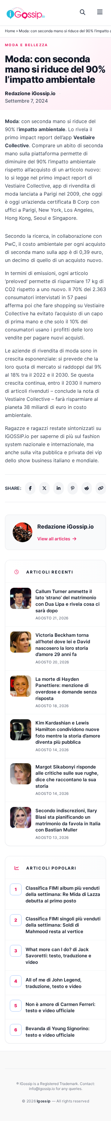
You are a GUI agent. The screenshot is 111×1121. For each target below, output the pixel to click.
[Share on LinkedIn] (58, 488)
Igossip (44, 1101)
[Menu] (99, 12)
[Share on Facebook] (30, 488)
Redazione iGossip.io (30, 93)
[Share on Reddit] (86, 488)
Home (10, 31)
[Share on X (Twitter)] (44, 488)
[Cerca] (83, 12)
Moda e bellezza (26, 45)
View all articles (53, 538)
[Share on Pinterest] (73, 488)
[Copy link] (101, 488)
